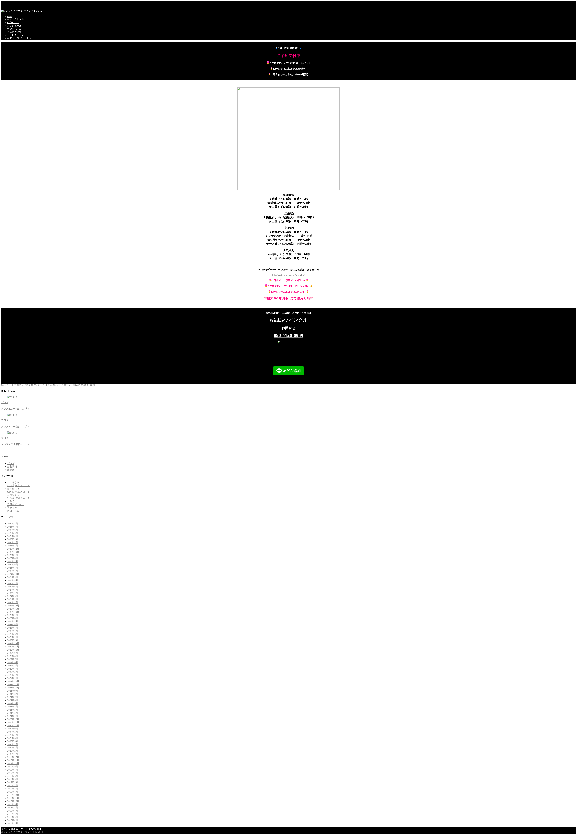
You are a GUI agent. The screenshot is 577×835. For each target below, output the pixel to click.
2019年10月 (13, 763)
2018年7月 (12, 810)
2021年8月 (12, 694)
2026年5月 (12, 533)
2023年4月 (12, 631)
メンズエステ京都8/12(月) (15, 426)
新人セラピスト (15, 19)
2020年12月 (13, 719)
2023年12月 (13, 605)
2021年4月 (12, 706)
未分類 (10, 469)
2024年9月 (12, 577)
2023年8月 (12, 618)
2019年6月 (12, 776)
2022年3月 (12, 672)
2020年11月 (13, 722)
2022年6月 (12, 662)
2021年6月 (12, 700)
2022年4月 (12, 668)
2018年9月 (12, 804)
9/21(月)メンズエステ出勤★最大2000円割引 (24, 385)
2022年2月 (12, 675)
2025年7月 (12, 561)
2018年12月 (13, 795)
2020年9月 (12, 728)
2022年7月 (12, 659)
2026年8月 (12, 523)
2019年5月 (12, 779)
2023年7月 (12, 621)
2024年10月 (13, 574)
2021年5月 (12, 703)
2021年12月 (13, 681)
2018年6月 (12, 814)
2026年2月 (12, 542)
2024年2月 (12, 599)
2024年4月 (12, 593)
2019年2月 (12, 788)
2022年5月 (12, 665)
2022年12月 (13, 643)
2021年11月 (13, 684)
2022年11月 (13, 646)
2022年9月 (12, 653)
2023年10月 (13, 612)
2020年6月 (12, 738)
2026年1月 (12, 545)
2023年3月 (12, 634)
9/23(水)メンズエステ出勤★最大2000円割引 (71, 385)
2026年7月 (12, 526)
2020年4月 (12, 744)
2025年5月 (12, 567)
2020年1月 (12, 754)
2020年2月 (12, 750)
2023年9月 (12, 615)
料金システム (14, 29)
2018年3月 (12, 823)
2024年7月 (12, 583)
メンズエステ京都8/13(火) (15, 408)
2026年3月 (12, 539)
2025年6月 (12, 564)
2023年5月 (12, 627)
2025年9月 (12, 555)
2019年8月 (12, 769)
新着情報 (12, 466)
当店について (14, 32)
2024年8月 (12, 580)
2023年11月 (13, 608)
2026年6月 (12, 530)
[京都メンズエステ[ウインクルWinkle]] (22, 11)
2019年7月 (12, 773)
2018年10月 (13, 801)
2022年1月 (12, 678)
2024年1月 (12, 602)
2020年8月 (12, 732)
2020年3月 (12, 747)
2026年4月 (12, 536)
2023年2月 (12, 637)
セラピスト (13, 22)
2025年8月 (12, 558)
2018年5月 (12, 817)
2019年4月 (12, 782)
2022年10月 (13, 649)
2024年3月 (12, 596)
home (9, 16)
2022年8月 (12, 656)
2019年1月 (12, 792)
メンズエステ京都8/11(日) (15, 444)
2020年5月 (12, 741)
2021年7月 (12, 697)
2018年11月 (13, 798)
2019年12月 (13, 757)
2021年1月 (12, 716)
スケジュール (14, 25)
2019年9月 (12, 766)
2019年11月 (13, 760)
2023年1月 (12, 640)
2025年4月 (12, 571)
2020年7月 (12, 735)
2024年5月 (12, 590)
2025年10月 (13, 552)
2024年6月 (12, 586)
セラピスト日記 (15, 35)
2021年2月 (12, 713)
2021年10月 (13, 687)
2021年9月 (12, 691)
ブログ (4, 402)
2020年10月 (13, 725)
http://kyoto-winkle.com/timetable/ (288, 275)
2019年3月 (12, 785)
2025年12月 (13, 548)
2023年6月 (12, 624)
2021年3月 (12, 709)
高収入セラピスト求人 (19, 38)
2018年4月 (12, 820)
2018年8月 (12, 807)
